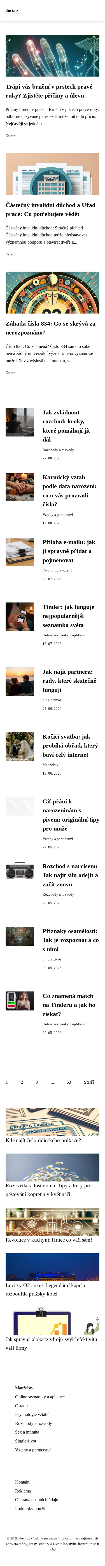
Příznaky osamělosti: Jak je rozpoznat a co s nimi (71, 940)
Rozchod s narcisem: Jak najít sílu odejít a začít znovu (70, 875)
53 (69, 1082)
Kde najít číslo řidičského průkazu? (43, 1140)
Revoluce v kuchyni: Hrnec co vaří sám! (49, 1240)
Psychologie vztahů (58, 570)
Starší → (91, 1082)
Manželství (51, 765)
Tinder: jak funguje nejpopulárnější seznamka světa (68, 616)
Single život (52, 700)
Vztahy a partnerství (58, 515)
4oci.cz (12, 10)
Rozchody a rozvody (58, 450)
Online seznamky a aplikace (64, 635)
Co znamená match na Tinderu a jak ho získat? (69, 1005)
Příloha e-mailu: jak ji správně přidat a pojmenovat (69, 551)
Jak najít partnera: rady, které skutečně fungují (69, 680)
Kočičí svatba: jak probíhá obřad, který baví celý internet (70, 745)
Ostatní (11, 136)
